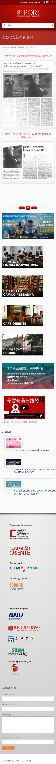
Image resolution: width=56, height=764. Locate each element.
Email (8, 704)
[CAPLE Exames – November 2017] (22, 207)
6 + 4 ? (12, 737)
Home (14, 47)
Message (6, 714)
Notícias (21, 47)
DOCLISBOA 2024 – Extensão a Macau (31, 450)
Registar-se (34, 2)
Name (9, 694)
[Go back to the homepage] (28, 16)
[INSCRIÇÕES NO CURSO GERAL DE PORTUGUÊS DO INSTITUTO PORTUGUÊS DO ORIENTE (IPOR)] (34, 207)
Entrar (24, 2)
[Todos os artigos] (28, 208)
